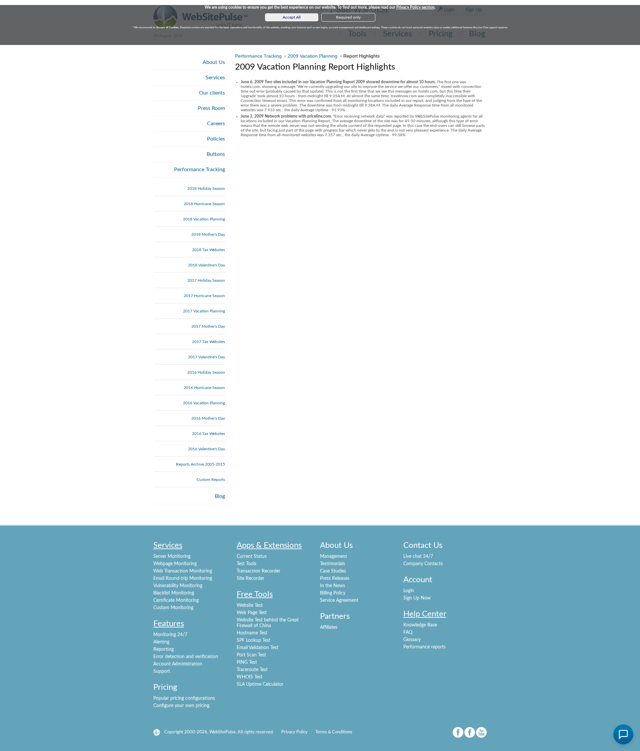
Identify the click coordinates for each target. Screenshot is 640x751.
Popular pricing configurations (184, 698)
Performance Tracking (199, 169)
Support (161, 671)
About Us (214, 62)
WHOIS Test (249, 677)
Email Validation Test (257, 647)
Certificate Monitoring (176, 600)
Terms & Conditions (333, 732)
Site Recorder (250, 578)
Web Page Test (252, 612)
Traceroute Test (252, 669)
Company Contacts (423, 564)
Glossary (412, 639)
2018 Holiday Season (206, 188)
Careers (216, 123)
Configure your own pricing (181, 705)
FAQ (407, 632)
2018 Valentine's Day (206, 265)
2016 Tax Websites (208, 434)
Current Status (252, 556)
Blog (220, 496)
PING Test (247, 662)
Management (333, 556)
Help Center (424, 614)
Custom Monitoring (173, 607)
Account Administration (177, 664)
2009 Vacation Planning (312, 56)
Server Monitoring (171, 556)
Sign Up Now (417, 598)
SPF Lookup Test (253, 640)
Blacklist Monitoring (173, 593)
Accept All (292, 17)
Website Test (250, 605)
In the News (332, 585)
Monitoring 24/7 (170, 634)
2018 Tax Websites (208, 250)
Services (215, 77)
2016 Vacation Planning (204, 403)
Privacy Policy (294, 732)
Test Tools (246, 564)
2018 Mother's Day (208, 234)
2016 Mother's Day (208, 418)
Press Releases (334, 578)
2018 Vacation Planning (204, 219)
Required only (348, 17)
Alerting (161, 642)
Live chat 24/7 (418, 556)
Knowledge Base (420, 625)
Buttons (216, 154)
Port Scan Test (251, 655)
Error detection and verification (185, 656)
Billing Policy (332, 593)
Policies (216, 139)
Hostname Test (252, 633)
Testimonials (332, 564)
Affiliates (328, 627)
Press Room (211, 108)
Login (408, 590)
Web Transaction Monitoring (182, 571)
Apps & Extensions (269, 546)
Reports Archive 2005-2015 (200, 464)
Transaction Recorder (258, 571)
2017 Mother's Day (208, 326)
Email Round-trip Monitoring (182, 578)
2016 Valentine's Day (206, 449)
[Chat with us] (623, 734)
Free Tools (255, 594)
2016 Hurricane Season (204, 388)
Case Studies (333, 571)
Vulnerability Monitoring (177, 585)
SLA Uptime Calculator (260, 684)
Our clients (212, 93)
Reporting (163, 649)
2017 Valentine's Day (206, 357)
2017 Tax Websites (208, 342)
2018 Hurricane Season (204, 204)
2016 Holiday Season (206, 372)
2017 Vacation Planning (204, 311)
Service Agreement (339, 600)
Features (168, 624)
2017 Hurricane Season (204, 296)
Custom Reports (211, 480)
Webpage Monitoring (175, 564)
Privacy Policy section (415, 7)
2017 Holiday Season (206, 280)
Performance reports (424, 647)
